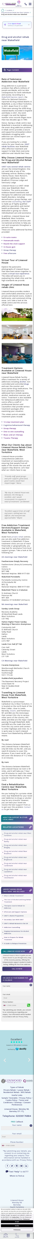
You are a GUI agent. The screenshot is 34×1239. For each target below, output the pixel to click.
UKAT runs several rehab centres (16, 167)
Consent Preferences (21, 1103)
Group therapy (9, 250)
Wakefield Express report (12, 97)
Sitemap (18, 1102)
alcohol (23, 382)
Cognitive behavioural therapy (16, 425)
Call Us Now (17, 969)
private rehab (17, 537)
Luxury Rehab (23, 1090)
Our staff (27, 201)
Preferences (17, 1230)
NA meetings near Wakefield (15, 604)
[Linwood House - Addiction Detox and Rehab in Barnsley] (9, 4)
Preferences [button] (26, 1219)
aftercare (12, 253)
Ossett (13, 711)
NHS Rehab (26, 1092)
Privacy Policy (25, 1098)
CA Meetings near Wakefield (14, 661)
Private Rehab (9, 1090)
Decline (17, 1225)
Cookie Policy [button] (15, 1217)
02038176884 (23, 1115)
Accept (17, 1221)
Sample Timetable (10, 1098)
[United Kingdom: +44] (5, 1005)
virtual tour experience (19, 273)
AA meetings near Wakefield (14, 557)
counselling (17, 201)
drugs (26, 384)
